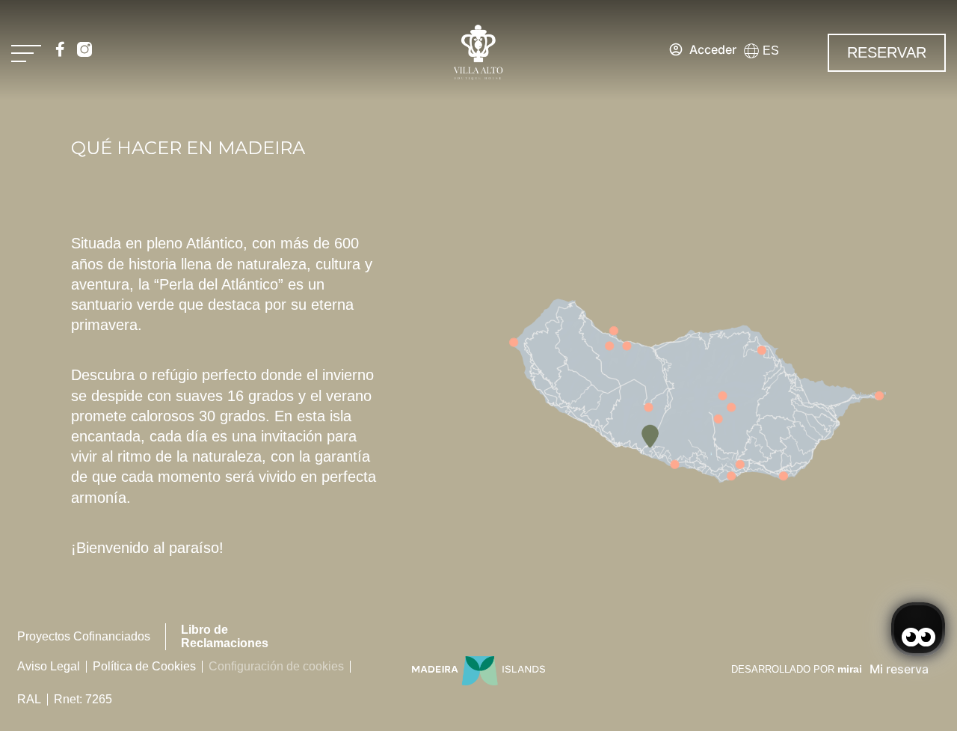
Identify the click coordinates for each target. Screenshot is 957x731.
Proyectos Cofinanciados (83, 636)
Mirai (849, 669)
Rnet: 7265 (83, 699)
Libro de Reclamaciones (224, 636)
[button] (767, 51)
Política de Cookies (144, 666)
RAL (29, 699)
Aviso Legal (48, 666)
